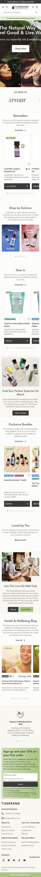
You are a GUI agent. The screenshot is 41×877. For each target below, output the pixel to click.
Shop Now (19, 130)
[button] (20, 874)
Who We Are (6, 827)
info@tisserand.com (12, 818)
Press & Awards (7, 834)
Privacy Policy (15, 790)
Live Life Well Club (28, 827)
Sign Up (13, 609)
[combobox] (20, 12)
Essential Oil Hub (27, 845)
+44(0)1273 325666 (12, 813)
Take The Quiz (20, 413)
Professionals (26, 830)
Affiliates (24, 834)
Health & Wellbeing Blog (30, 842)
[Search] (36, 12)
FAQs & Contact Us (8, 842)
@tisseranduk (20, 540)
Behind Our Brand (8, 830)
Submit (20, 784)
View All (19, 640)
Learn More (26, 609)
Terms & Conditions (8, 845)
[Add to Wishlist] (29, 164)
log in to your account (22, 792)
